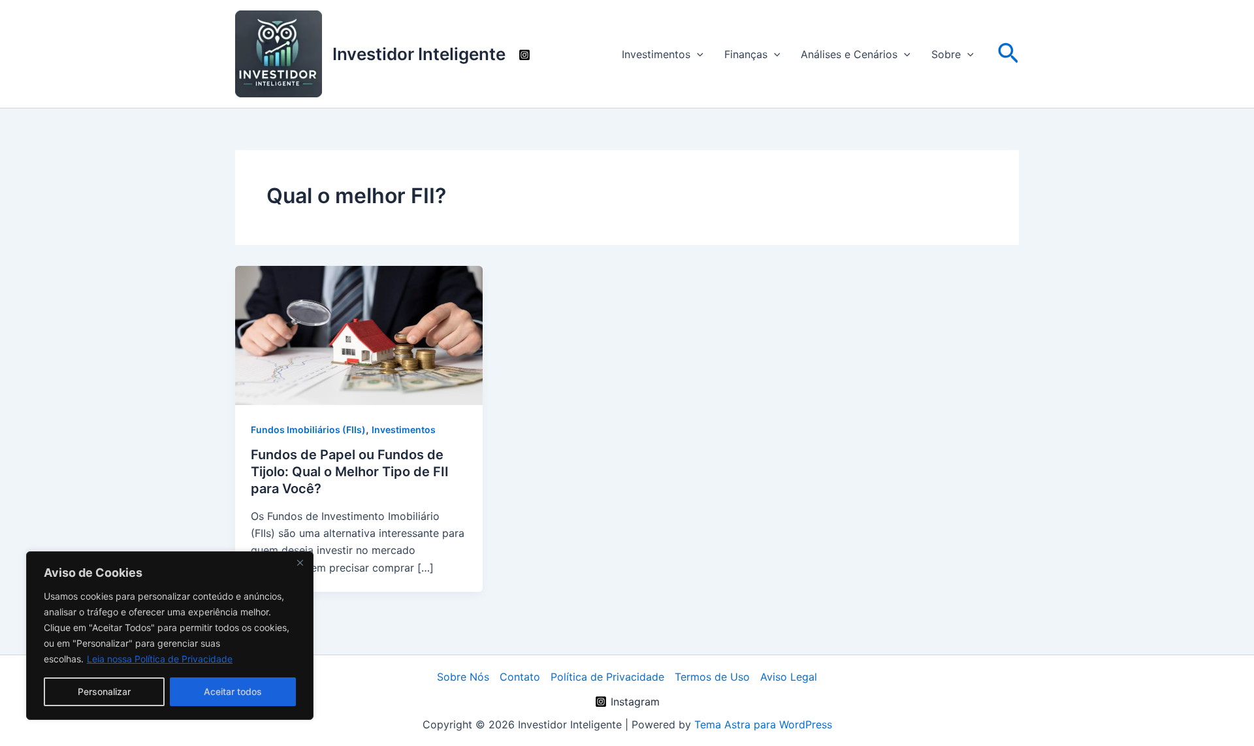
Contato (520, 676)
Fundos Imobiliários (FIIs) (308, 429)
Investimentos (656, 54)
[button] (696, 54)
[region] (170, 635)
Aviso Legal (788, 676)
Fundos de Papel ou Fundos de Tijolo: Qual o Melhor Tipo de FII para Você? (350, 471)
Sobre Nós (463, 676)
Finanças (745, 54)
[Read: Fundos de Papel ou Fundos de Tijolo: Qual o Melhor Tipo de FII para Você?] (359, 334)
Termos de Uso (712, 676)
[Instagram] (524, 55)
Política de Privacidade (607, 676)
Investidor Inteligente (419, 54)
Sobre (946, 54)
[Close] (300, 562)
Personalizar (104, 691)
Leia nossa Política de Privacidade (160, 658)
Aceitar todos (233, 691)
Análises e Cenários (849, 54)
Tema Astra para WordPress (763, 724)
